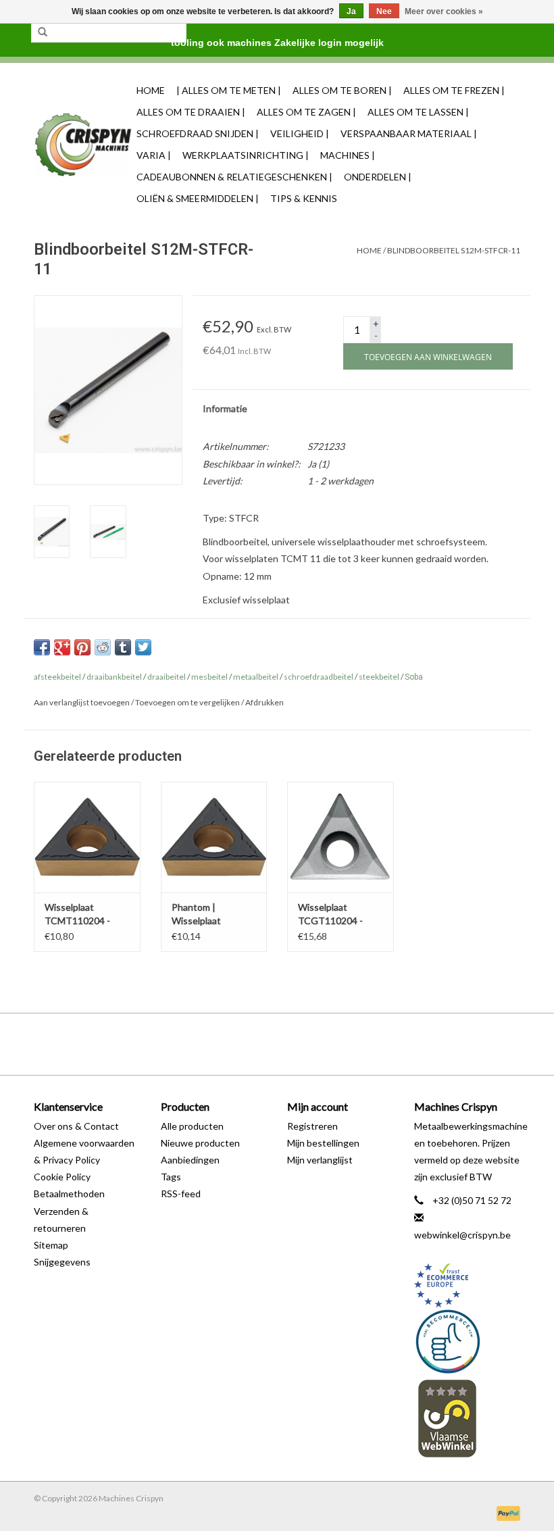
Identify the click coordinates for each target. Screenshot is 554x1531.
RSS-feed (181, 1193)
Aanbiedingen (190, 1159)
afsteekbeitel (57, 677)
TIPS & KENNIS (303, 198)
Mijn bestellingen (323, 1143)
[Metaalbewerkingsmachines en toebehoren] (83, 145)
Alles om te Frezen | (454, 90)
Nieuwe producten (200, 1143)
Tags (171, 1176)
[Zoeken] (42, 32)
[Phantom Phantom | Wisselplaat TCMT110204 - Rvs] (214, 837)
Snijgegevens (62, 1262)
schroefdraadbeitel (318, 677)
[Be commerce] (467, 1341)
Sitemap (51, 1245)
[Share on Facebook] (42, 647)
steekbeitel (379, 677)
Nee (384, 11)
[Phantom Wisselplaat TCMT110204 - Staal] (87, 837)
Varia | (153, 155)
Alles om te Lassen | (418, 112)
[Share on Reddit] (103, 647)
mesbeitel (209, 677)
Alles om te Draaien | (190, 112)
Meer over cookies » (444, 11)
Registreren (312, 1126)
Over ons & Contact (76, 1126)
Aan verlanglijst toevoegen (82, 702)
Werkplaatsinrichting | (245, 155)
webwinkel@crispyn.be (462, 1234)
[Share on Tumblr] (123, 647)
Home (150, 90)
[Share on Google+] (62, 647)
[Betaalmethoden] (506, 1512)
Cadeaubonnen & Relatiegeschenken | (234, 176)
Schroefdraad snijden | (197, 133)
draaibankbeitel (114, 677)
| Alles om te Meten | (228, 90)
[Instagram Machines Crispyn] (300, 1044)
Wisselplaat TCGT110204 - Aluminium (330, 914)
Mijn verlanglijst (320, 1159)
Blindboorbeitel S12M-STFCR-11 (453, 250)
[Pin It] (82, 647)
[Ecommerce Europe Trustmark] (467, 1285)
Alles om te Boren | (342, 90)
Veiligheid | (299, 133)
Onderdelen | (377, 176)
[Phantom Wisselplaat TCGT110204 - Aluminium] (340, 837)
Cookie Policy (62, 1176)
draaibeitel (166, 677)
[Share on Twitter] (143, 647)
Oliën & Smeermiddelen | (197, 198)
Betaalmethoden (69, 1193)
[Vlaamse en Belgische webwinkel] (467, 1418)
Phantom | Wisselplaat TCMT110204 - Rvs (213, 914)
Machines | (347, 155)
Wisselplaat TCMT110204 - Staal (77, 914)
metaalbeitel (255, 677)
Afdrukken (264, 702)
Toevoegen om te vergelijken (188, 702)
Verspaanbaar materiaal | (409, 133)
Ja (351, 11)
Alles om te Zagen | (306, 112)
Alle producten (192, 1126)
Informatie (225, 408)
